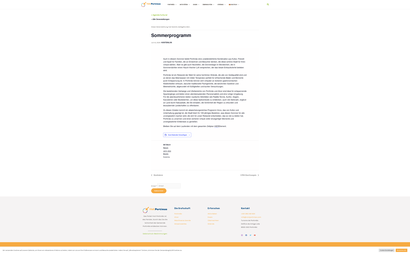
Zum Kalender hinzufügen (177, 135)
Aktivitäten (212, 214)
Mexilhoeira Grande (182, 220)
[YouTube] (255, 235)
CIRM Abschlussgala (248, 175)
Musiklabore (158, 175)
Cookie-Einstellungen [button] (386, 250)
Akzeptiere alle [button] (401, 250)
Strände (211, 224)
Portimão (178, 214)
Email (154, 186)
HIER (216, 126)
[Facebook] (246, 235)
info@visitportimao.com (251, 217)
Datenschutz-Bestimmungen (155, 234)
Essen (210, 217)
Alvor (176, 217)
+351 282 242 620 (248, 214)
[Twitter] (250, 235)
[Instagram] (242, 235)
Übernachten (213, 220)
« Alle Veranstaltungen (160, 19)
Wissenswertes (180, 224)
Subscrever (158, 191)
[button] (175, 4)
